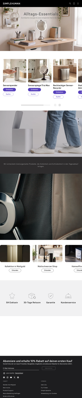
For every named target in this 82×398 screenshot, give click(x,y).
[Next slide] (59, 105)
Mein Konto (6, 387)
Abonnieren (48, 368)
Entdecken (41, 22)
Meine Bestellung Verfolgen (11, 393)
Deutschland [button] (19, 373)
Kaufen (8, 94)
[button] (70, 4)
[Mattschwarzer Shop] (47, 258)
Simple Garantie (46, 390)
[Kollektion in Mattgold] (15, 258)
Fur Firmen (44, 387)
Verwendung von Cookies (49, 393)
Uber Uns (44, 385)
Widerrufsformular (8, 396)
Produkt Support (8, 390)
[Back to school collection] (41, 13)
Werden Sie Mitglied (9, 385)
